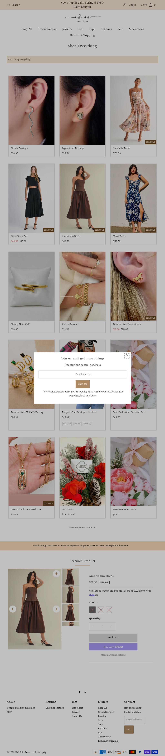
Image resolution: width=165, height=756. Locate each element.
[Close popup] (127, 356)
